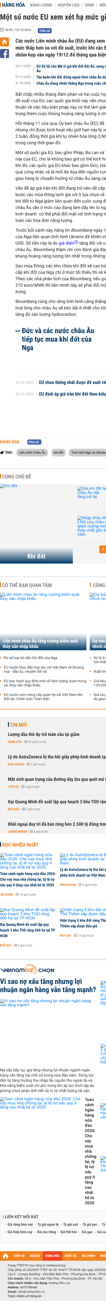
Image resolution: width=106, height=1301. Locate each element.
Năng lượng (41, 5)
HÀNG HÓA (52, 1256)
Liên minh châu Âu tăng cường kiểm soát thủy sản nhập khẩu (40, 643)
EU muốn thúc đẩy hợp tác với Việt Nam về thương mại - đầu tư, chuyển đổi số (44, 669)
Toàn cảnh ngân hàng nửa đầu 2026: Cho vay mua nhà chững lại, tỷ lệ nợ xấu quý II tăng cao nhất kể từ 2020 (28, 879)
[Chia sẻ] (4, 53)
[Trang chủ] (4, 41)
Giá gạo (87, 1232)
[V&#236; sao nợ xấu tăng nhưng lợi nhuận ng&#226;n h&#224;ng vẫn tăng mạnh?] (48, 1031)
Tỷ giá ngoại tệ (48, 1224)
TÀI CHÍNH (88, 1256)
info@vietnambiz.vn (31, 1292)
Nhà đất (14, 809)
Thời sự (13, 787)
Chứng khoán (17, 831)
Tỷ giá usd (70, 1224)
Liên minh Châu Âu (32, 452)
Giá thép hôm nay (19, 1232)
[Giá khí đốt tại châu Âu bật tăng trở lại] (84, 497)
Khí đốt (37, 556)
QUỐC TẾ (70, 1256)
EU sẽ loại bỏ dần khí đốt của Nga (30, 658)
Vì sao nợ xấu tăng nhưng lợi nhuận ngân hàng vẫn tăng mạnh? (48, 985)
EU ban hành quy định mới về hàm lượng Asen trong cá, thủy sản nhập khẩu (45, 683)
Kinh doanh (16, 764)
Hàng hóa (13, 5)
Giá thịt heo (68, 1232)
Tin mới (18, 725)
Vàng (89, 5)
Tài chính (6, 894)
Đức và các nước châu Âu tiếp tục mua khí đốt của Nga (58, 339)
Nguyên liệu (69, 5)
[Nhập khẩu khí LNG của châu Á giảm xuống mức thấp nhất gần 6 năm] (84, 526)
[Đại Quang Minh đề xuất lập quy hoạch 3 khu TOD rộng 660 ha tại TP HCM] (28, 914)
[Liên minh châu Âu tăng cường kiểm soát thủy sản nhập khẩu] (43, 621)
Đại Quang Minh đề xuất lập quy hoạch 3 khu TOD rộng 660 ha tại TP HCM (27, 930)
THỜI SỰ (19, 1256)
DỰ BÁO (35, 1256)
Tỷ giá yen (90, 1224)
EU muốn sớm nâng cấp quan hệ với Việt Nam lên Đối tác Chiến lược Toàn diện (43, 697)
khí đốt (58, 452)
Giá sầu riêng (46, 1232)
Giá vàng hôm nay (20, 1224)
